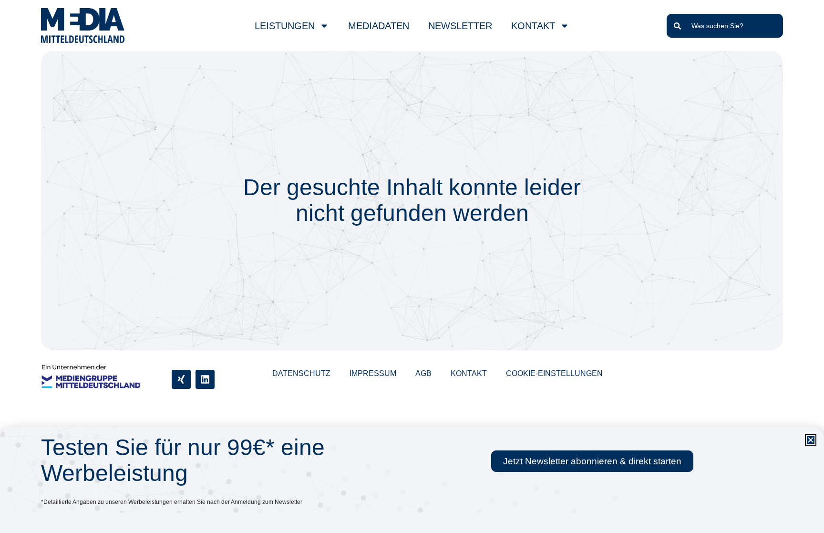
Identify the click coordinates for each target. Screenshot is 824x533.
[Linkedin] (205, 379)
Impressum (373, 373)
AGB (423, 373)
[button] (810, 440)
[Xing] (181, 379)
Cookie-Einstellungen (554, 373)
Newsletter (460, 26)
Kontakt (469, 373)
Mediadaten (378, 26)
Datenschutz (301, 373)
